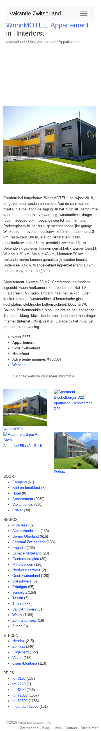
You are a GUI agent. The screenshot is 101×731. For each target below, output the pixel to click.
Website (19, 365)
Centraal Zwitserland (28, 542)
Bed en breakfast (26, 488)
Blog (45, 728)
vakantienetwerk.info (34, 722)
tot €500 (19, 690)
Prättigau (19, 587)
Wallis (17, 615)
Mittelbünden (22, 564)
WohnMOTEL (13, 429)
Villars (17, 658)
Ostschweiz (21, 581)
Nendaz (18, 641)
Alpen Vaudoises (26, 531)
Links (56, 728)
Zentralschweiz (24, 620)
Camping (19, 482)
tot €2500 (19, 701)
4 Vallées (19, 525)
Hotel (16, 493)
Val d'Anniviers (24, 609)
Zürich (17, 626)
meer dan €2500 (25, 706)
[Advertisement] (50, 73)
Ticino (17, 604)
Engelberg (20, 652)
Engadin (19, 548)
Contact (71, 728)
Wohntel (60, 472)
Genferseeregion (25, 559)
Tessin (17, 598)
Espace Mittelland (27, 553)
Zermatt (18, 646)
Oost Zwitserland (42, 42)
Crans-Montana (24, 663)
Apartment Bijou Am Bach (22, 446)
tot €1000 (19, 695)
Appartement (69, 42)
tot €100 (19, 678)
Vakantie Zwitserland (35, 13)
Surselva (19, 592)
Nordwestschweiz (26, 570)
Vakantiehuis (22, 504)
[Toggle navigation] (83, 13)
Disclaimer (89, 728)
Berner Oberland (25, 536)
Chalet (17, 510)
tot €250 (19, 684)
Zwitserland (15, 42)
